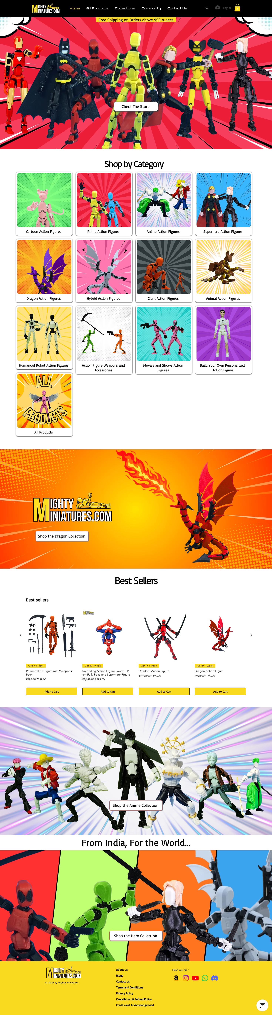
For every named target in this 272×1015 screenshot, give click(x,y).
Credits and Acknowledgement (135, 1005)
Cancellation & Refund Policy (134, 999)
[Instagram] (186, 978)
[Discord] (215, 978)
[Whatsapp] (205, 978)
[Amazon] (176, 978)
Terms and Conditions (129, 987)
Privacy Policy (124, 993)
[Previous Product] (21, 635)
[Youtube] (195, 978)
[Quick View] (51, 635)
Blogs (119, 975)
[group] (136, 653)
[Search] (207, 7)
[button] (237, 7)
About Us (122, 969)
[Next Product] (251, 635)
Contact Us (123, 981)
